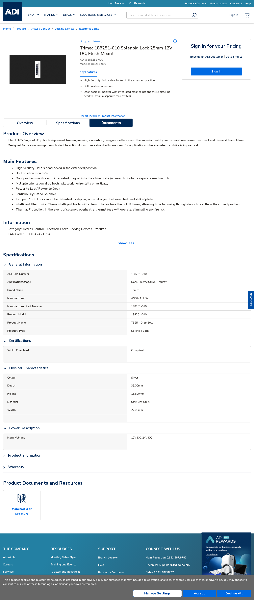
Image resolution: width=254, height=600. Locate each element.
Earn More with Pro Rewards (127, 3)
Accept (199, 593)
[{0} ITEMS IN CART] (248, 15)
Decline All (234, 593)
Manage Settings (157, 593)
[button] (251, 300)
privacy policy (95, 580)
